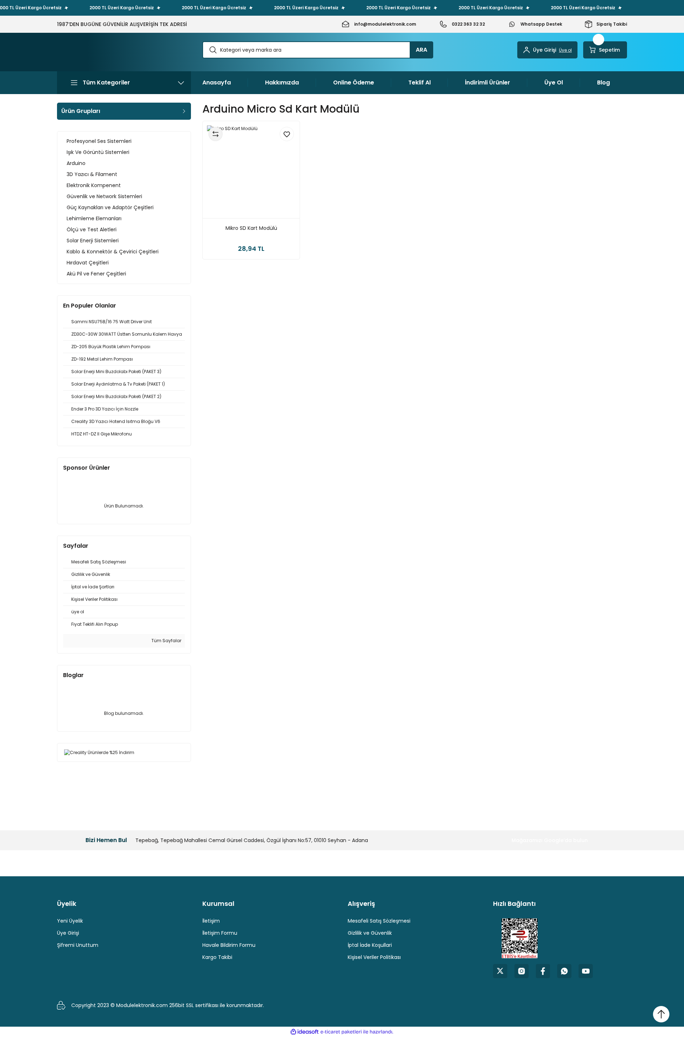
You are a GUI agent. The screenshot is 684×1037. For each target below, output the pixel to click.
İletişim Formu (219, 933)
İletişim (211, 920)
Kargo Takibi (217, 957)
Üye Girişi (68, 933)
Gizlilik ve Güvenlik (370, 933)
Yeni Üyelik (70, 920)
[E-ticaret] (341, 1032)
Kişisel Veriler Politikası (374, 957)
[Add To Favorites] (287, 134)
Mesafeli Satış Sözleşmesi (379, 920)
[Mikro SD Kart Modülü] (251, 169)
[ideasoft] (304, 1031)
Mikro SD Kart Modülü (251, 228)
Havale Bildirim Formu (228, 945)
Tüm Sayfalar (165, 641)
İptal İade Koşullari (370, 945)
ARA (421, 50)
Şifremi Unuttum (77, 945)
